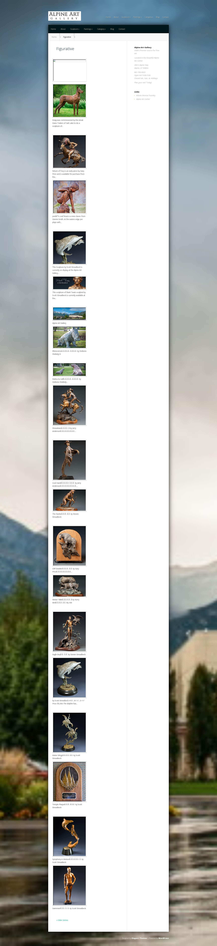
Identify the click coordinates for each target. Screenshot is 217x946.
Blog (157, 17)
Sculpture (125, 17)
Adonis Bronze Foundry (145, 95)
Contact (165, 17)
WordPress (163, 938)
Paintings (137, 17)
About (116, 17)
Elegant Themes (139, 938)
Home (108, 17)
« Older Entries (62, 920)
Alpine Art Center (143, 99)
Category (148, 17)
